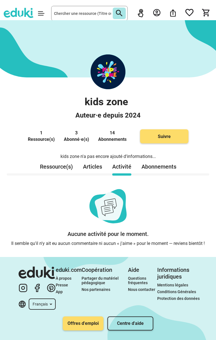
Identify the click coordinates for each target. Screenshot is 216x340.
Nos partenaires (96, 289)
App (59, 292)
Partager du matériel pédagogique (101, 280)
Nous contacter (141, 289)
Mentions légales (173, 285)
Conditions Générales (176, 292)
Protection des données (178, 298)
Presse (62, 285)
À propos (64, 278)
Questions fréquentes (138, 280)
